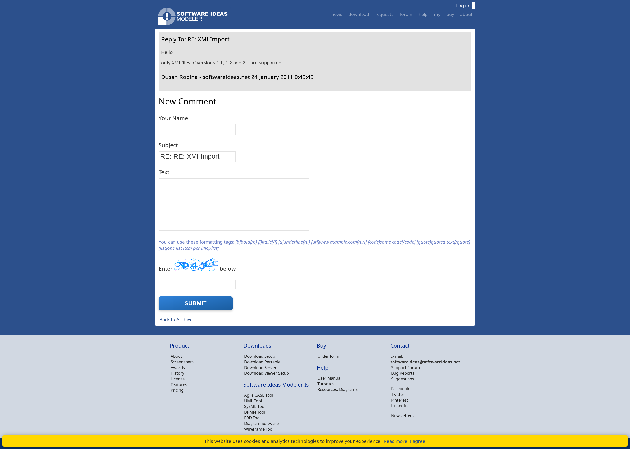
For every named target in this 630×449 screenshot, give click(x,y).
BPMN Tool (254, 412)
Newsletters (402, 415)
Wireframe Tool (258, 429)
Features (179, 384)
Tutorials (325, 384)
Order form (328, 356)
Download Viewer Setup (266, 373)
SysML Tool (254, 406)
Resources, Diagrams (337, 389)
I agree (417, 441)
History (177, 373)
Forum (406, 14)
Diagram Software (261, 423)
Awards (178, 367)
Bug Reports (402, 373)
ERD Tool (252, 417)
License (178, 379)
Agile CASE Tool (258, 395)
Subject (168, 145)
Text (164, 172)
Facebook (400, 388)
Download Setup (259, 356)
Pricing (177, 390)
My (437, 14)
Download (358, 14)
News (336, 14)
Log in (462, 5)
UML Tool (253, 400)
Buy (450, 14)
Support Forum (405, 367)
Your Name (173, 118)
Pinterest (399, 400)
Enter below (197, 268)
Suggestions (402, 379)
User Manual (329, 378)
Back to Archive (176, 319)
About (466, 14)
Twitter (397, 394)
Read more (395, 441)
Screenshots (182, 362)
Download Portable (262, 362)
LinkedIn (399, 405)
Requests (384, 14)
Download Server (260, 367)
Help (423, 14)
